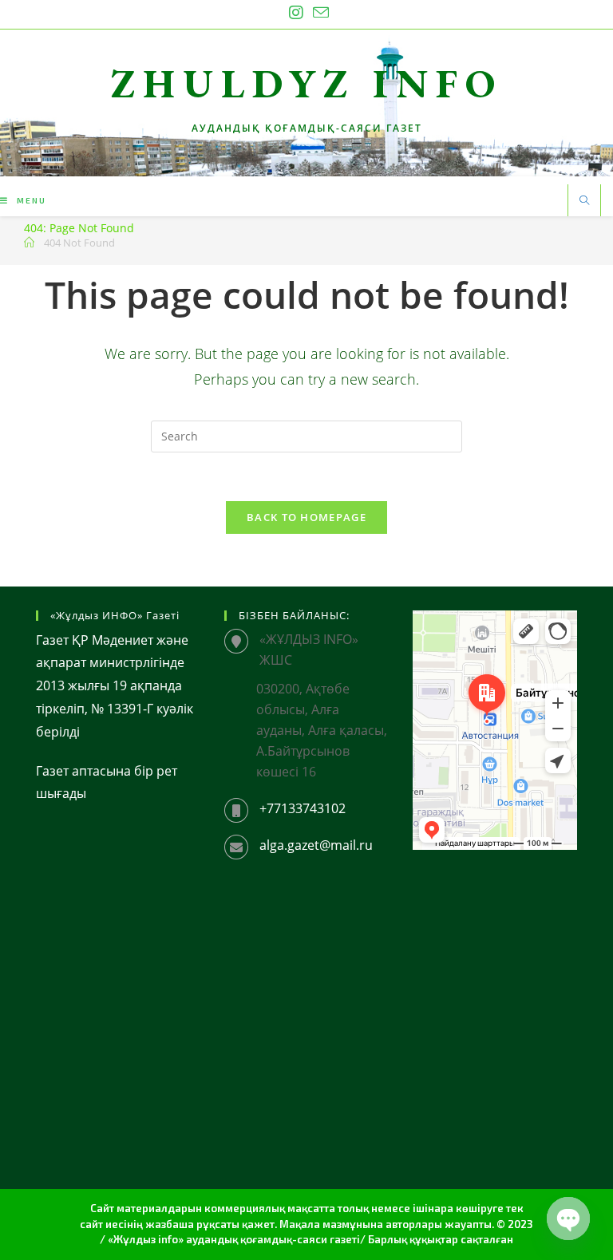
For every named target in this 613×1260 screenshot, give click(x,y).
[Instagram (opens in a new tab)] (296, 13)
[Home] (29, 242)
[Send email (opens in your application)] (318, 12)
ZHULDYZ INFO (307, 83)
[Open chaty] (568, 1218)
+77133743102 (302, 808)
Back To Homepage (306, 517)
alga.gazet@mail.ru (316, 845)
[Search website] (584, 201)
